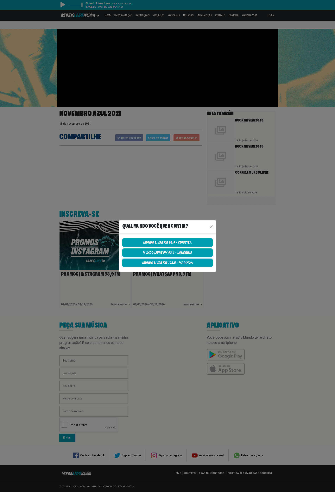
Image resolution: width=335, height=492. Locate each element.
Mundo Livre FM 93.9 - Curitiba (167, 242)
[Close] (211, 227)
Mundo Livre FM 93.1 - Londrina (167, 252)
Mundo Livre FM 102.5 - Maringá (167, 263)
